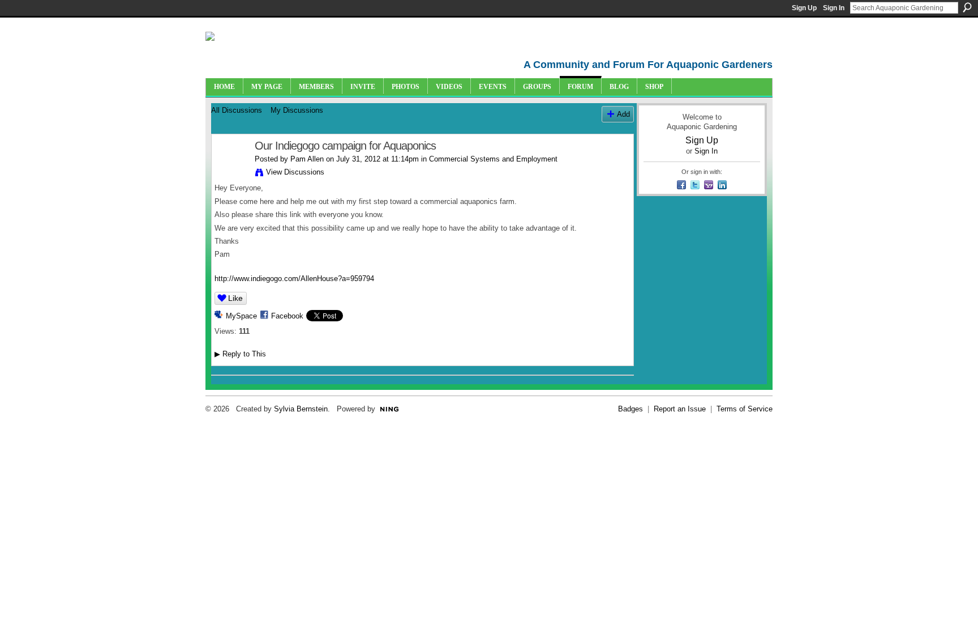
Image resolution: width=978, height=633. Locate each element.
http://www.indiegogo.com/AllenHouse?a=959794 (294, 278)
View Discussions (295, 172)
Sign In (833, 8)
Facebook (287, 316)
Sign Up (804, 8)
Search (967, 7)
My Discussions (297, 110)
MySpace (241, 316)
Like (235, 298)
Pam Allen (307, 159)
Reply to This (240, 354)
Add (623, 114)
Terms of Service (745, 409)
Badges (630, 409)
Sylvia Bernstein (301, 409)
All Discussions (236, 110)
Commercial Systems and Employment (493, 159)
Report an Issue (680, 409)
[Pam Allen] (230, 170)
